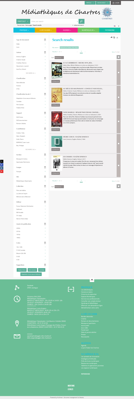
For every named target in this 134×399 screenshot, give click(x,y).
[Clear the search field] (78, 21)
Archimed (59, 397)
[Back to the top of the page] (92, 280)
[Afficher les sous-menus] (93, 3)
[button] (31, 44)
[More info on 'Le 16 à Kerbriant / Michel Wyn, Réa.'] (56, 70)
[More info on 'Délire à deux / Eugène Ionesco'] (56, 141)
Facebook (30, 285)
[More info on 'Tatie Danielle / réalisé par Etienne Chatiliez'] (56, 119)
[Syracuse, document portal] (67, 13)
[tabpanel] (67, 156)
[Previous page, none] (77, 51)
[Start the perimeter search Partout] (81, 21)
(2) (30, 73)
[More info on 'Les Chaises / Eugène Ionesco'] (56, 163)
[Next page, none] (85, 51)
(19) (30, 149)
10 (112, 52)
